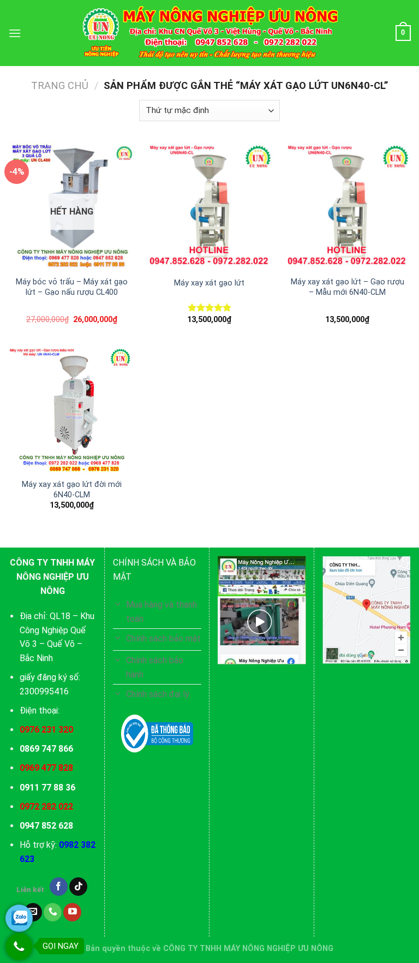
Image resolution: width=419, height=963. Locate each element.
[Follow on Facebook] (59, 886)
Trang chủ (59, 85)
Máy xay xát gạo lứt (209, 283)
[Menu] (14, 33)
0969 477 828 (46, 768)
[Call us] (53, 912)
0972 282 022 (46, 806)
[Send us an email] (33, 912)
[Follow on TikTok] (78, 886)
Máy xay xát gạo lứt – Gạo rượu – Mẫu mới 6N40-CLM (347, 287)
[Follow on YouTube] (72, 912)
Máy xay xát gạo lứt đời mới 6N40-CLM (72, 490)
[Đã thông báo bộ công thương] (157, 733)
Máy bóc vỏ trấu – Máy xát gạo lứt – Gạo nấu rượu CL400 (72, 287)
